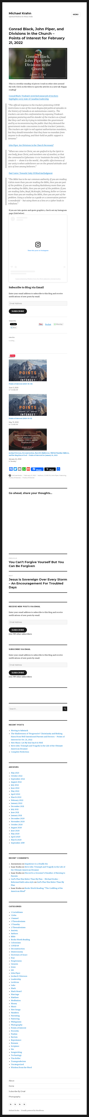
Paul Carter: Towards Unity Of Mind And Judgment (31, 173)
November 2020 (18, 821)
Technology (16, 1055)
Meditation (16, 1000)
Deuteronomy (17, 952)
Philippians (16, 1022)
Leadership (16, 979)
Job (12, 970)
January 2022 (16, 803)
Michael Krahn (20, 13)
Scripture (15, 1046)
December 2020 (18, 818)
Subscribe (18, 311)
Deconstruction (18, 949)
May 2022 (15, 791)
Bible (13, 936)
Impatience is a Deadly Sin (36, 864)
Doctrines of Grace (19, 955)
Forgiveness (16, 961)
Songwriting (16, 1052)
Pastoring (62, 475)
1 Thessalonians (18, 921)
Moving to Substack (19, 730)
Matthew (15, 997)
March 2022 (16, 797)
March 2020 (16, 840)
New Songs (16, 1010)
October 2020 (17, 824)
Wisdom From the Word (21, 1067)
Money (14, 1003)
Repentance (16, 1040)
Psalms (14, 1034)
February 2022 (17, 800)
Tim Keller (16, 1058)
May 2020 (15, 834)
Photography (16, 1025)
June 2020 (15, 831)
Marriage (15, 994)
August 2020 (16, 828)
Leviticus (15, 982)
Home (11, 1086)
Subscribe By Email (17, 1091)
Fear (13, 958)
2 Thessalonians (18, 927)
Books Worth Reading (20, 939)
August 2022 (16, 782)
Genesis (14, 964)
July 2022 (15, 785)
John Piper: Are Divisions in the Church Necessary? (31, 145)
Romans (14, 1043)
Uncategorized (17, 1064)
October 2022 (16, 776)
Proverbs (15, 1031)
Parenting (15, 1016)
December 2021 (17, 806)
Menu (76, 14)
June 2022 (15, 788)
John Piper (55, 475)
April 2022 (15, 794)
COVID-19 (47, 475)
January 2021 (16, 815)
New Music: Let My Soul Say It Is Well (27, 743)
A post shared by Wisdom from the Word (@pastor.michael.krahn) (38, 279)
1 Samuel (15, 918)
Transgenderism (18, 1061)
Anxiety (14, 930)
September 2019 (18, 843)
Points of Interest (15, 478)
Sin (12, 1049)
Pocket (48, 324)
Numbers (15, 1013)
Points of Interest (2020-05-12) (20, 418)
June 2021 (15, 812)
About (11, 1081)
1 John (13, 915)
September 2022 (18, 779)
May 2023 (15, 773)
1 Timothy (15, 924)
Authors (40, 475)
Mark (13, 988)
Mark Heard (16, 991)
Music (13, 1006)
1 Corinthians (17, 912)
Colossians (16, 943)
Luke (13, 985)
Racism (14, 1037)
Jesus (13, 967)
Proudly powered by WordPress (32, 1110)
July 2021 (14, 809)
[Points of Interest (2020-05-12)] (39, 405)
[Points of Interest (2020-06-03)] (39, 370)
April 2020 (15, 837)
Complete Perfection (20, 752)
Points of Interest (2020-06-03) (20, 384)
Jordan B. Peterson (19, 976)
